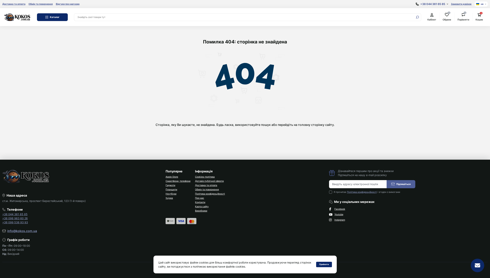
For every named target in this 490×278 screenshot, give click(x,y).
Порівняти (463, 17)
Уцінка (169, 198)
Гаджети (170, 185)
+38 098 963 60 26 (15, 218)
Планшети (171, 189)
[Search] (417, 17)
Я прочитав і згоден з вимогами (367, 192)
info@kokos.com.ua (22, 231)
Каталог (54, 17)
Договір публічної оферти (209, 181)
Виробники (201, 210)
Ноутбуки (171, 193)
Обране (447, 17)
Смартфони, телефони (178, 181)
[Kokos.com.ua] (17, 17)
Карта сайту (202, 206)
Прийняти (324, 264)
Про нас (199, 198)
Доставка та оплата (13, 4)
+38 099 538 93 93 (15, 222)
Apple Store (172, 176)
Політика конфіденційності (210, 193)
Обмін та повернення (40, 4)
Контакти (200, 202)
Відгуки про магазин (68, 4)
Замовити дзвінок (461, 4)
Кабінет (431, 19)
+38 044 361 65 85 (15, 214)
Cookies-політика (205, 176)
